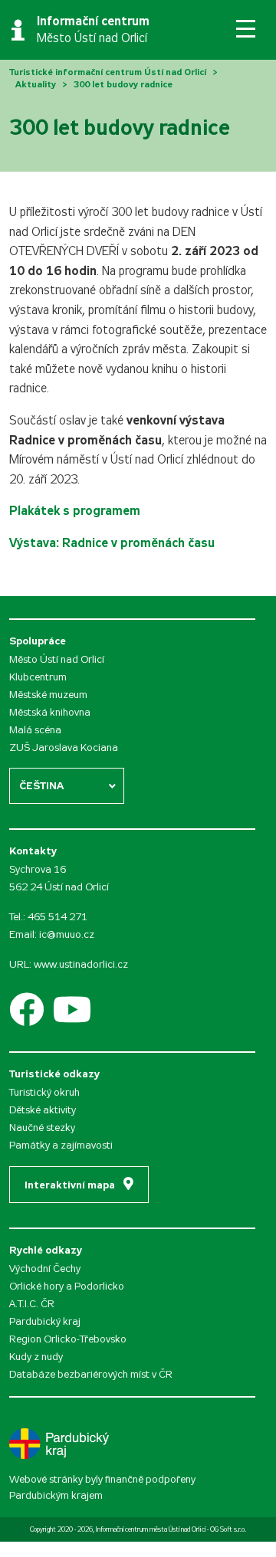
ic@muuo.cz (66, 934)
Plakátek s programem (74, 510)
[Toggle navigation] (245, 28)
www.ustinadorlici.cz (81, 964)
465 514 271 (57, 917)
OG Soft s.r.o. (228, 1529)
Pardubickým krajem (56, 1495)
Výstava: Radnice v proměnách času (112, 543)
